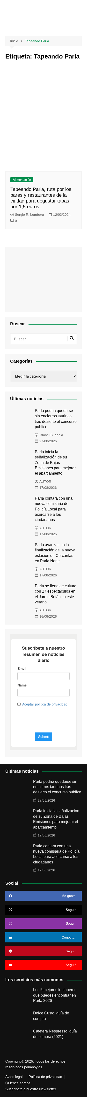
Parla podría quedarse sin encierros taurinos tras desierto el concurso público (57, 786)
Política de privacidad (45, 1077)
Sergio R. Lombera (29, 214)
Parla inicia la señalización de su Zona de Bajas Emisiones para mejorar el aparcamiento (55, 463)
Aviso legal (13, 1077)
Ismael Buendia (51, 435)
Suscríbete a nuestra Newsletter (30, 1089)
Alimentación (22, 180)
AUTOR (45, 481)
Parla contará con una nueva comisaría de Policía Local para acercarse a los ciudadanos (53, 509)
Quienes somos (17, 1083)
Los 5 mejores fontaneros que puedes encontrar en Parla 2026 (54, 995)
